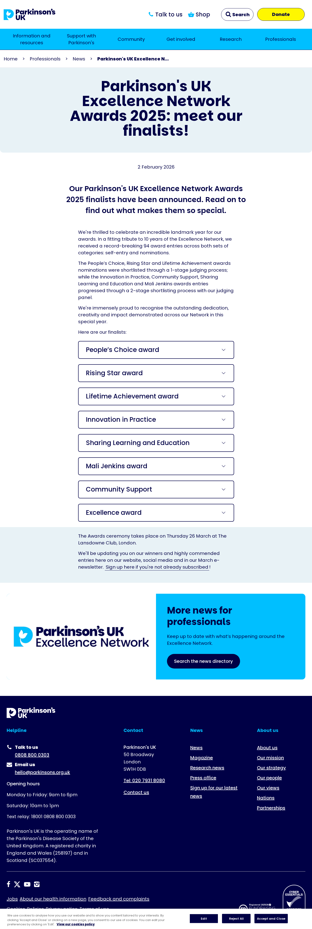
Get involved (181, 39)
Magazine (201, 758)
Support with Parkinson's (81, 39)
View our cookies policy (76, 924)
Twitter (17, 884)
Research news (207, 768)
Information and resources (31, 39)
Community (131, 39)
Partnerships (271, 808)
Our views (268, 788)
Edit (204, 918)
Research (231, 39)
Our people (269, 778)
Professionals (280, 39)
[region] (156, 919)
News (79, 59)
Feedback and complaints (118, 899)
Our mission (270, 758)
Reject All (236, 918)
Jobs (12, 899)
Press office (203, 778)
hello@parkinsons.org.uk (42, 772)
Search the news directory (203, 661)
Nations (266, 798)
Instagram (37, 884)
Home (11, 59)
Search (240, 14)
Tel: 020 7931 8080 (144, 780)
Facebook (8, 884)
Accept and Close (271, 918)
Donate (281, 14)
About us (267, 747)
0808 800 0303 (32, 755)
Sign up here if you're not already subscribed (157, 567)
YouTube (27, 884)
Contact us (136, 792)
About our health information (53, 899)
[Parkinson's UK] (30, 14)
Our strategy (271, 768)
